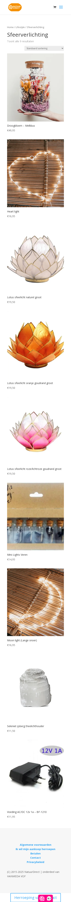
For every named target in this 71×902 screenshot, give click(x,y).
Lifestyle (20, 27)
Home (10, 27)
